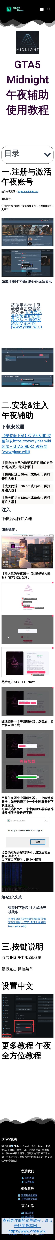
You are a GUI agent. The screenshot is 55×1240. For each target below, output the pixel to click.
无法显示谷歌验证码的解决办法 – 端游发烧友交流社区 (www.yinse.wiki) (26, 319)
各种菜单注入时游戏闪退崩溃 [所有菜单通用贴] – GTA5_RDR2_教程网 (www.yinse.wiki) (27, 922)
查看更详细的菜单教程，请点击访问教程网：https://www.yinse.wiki (27, 1225)
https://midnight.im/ (28, 191)
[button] (42, 9)
